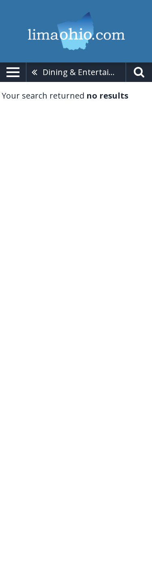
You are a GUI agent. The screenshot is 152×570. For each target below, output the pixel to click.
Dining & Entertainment (84, 72)
